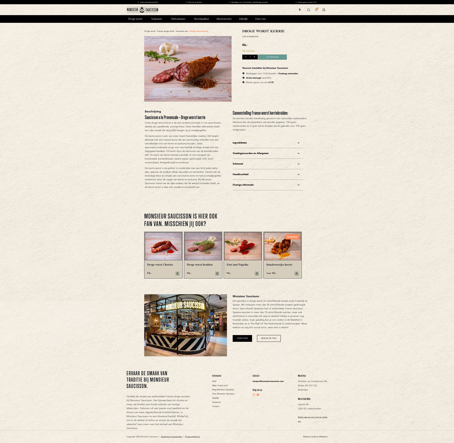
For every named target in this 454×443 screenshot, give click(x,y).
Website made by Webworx (315, 436)
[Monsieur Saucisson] (142, 10)
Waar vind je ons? (220, 385)
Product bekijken (297, 273)
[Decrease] (245, 57)
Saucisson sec (182, 31)
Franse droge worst (165, 31)
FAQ (214, 381)
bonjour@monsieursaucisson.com (268, 381)
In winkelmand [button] (177, 273)
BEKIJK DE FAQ (268, 338)
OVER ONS (242, 338)
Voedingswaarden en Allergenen (251, 153)
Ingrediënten (240, 142)
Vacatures (216, 402)
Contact (215, 406)
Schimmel (238, 163)
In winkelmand (272, 57)
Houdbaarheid (241, 174)
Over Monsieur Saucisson (223, 393)
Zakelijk (215, 398)
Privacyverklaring (192, 436)
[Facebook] (258, 394)
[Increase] (254, 57)
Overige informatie (243, 184)
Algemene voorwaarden (171, 436)
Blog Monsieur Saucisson (223, 389)
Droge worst (149, 31)
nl (300, 9)
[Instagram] (254, 394)
